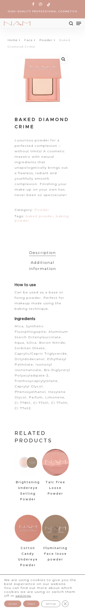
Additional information (42, 265)
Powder (46, 40)
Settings (51, 603)
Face (28, 40)
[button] (63, 59)
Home (13, 40)
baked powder (39, 216)
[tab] (42, 253)
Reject (31, 603)
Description (42, 252)
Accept (12, 603)
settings (23, 596)
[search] (71, 23)
